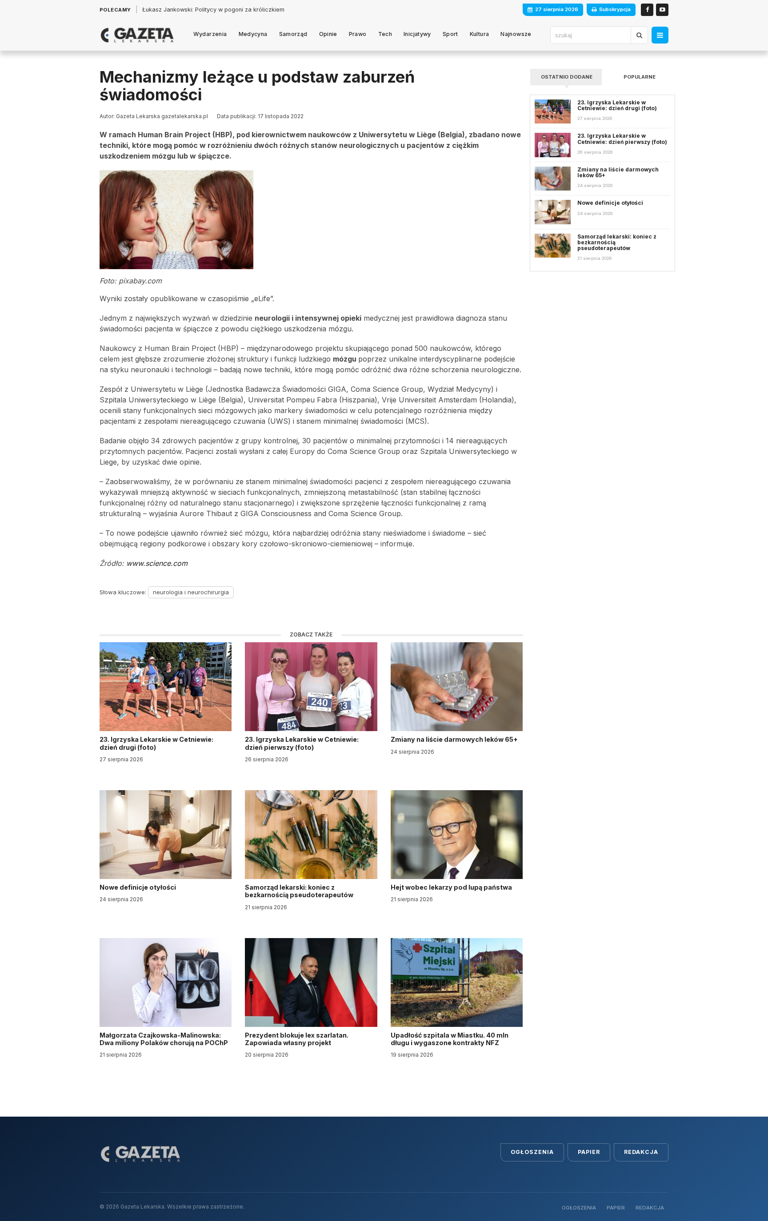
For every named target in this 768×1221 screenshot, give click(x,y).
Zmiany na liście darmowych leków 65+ (455, 739)
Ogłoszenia (532, 1152)
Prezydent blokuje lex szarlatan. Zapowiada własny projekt (296, 1038)
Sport (450, 34)
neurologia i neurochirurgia (191, 592)
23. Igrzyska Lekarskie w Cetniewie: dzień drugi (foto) (156, 743)
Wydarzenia (210, 34)
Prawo (358, 34)
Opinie (328, 34)
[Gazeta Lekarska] (137, 35)
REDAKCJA (650, 1208)
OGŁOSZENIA (579, 1208)
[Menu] (660, 35)
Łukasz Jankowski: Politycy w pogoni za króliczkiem (213, 9)
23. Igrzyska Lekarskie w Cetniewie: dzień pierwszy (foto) (302, 743)
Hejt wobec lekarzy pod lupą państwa (452, 887)
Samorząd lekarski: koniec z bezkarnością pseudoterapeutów (300, 891)
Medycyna (253, 34)
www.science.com (157, 563)
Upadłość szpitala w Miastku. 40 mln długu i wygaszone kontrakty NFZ (449, 1038)
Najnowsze (515, 34)
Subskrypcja (615, 9)
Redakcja (641, 1152)
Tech (385, 34)
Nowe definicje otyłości (138, 887)
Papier (589, 1152)
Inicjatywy (417, 34)
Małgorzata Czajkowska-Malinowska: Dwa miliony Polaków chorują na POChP (164, 1038)
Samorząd (293, 34)
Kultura (479, 34)
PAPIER (616, 1208)
